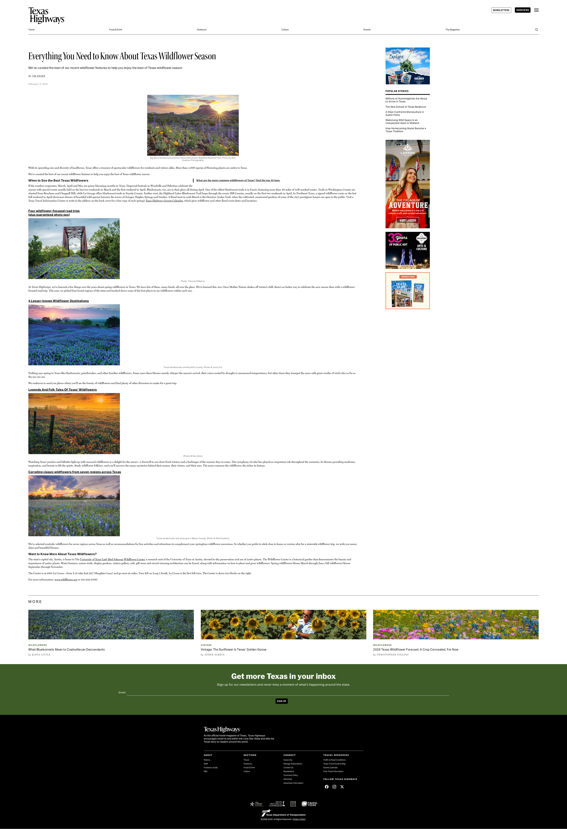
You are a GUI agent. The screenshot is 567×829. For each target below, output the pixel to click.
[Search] (537, 29)
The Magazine (452, 29)
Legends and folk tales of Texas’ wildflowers (62, 390)
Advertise (288, 779)
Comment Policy (291, 775)
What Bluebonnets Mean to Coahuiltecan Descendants (66, 649)
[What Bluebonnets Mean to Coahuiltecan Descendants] (111, 638)
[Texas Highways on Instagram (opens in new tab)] (334, 786)
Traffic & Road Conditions (334, 760)
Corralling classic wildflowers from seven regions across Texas (74, 472)
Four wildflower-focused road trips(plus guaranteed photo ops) (54, 213)
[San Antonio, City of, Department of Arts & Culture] (408, 267)
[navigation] (536, 10)
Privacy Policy (299, 819)
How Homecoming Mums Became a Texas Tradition (406, 130)
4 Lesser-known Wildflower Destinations (58, 301)
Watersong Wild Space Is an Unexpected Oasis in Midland (402, 122)
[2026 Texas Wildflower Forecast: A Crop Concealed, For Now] (456, 638)
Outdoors (201, 29)
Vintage (206, 645)
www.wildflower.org (66, 579)
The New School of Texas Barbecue (406, 106)
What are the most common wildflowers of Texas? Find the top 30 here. (238, 180)
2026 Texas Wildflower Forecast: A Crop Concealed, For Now (415, 649)
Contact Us (288, 767)
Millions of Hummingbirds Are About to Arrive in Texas (406, 100)
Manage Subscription (293, 763)
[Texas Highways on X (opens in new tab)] (342, 786)
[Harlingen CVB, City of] (408, 83)
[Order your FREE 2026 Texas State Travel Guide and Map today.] (408, 308)
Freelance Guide (211, 767)
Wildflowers (37, 645)
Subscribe (522, 10)
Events (367, 29)
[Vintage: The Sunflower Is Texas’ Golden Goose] (283, 638)
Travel (31, 29)
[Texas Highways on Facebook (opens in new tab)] (326, 786)
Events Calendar (330, 767)
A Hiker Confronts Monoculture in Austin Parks (405, 113)
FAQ (205, 771)
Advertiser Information (293, 783)
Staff (206, 763)
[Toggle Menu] (536, 10)
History (207, 760)
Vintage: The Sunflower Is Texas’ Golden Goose (234, 649)
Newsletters (501, 10)
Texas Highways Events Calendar (164, 200)
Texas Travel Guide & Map (334, 763)
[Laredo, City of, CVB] (408, 227)
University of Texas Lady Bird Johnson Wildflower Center (112, 559)
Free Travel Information (333, 771)
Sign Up (281, 701)
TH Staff (38, 76)
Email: (122, 692)
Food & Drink (115, 29)
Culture (285, 29)
